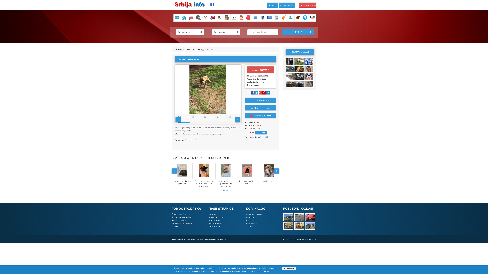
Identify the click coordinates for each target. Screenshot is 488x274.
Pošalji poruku (262, 100)
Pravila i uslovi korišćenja (182, 217)
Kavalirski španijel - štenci (247, 182)
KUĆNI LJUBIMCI (186, 49)
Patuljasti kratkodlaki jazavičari (182, 182)
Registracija (288, 5)
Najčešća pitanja (179, 220)
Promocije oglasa (216, 217)
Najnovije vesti (215, 223)
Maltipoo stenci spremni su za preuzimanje (225, 183)
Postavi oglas (309, 5)
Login (273, 5)
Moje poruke (251, 223)
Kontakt (175, 226)
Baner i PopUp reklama (182, 223)
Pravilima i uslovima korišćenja (195, 268)
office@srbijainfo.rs (185, 214)
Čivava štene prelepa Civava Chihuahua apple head (204, 183)
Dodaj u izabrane (262, 108)
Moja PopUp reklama (254, 214)
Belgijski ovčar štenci (207, 49)
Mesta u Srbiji (214, 226)
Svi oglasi (212, 214)
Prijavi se (249, 226)
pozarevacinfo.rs (221, 239)
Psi (196, 49)
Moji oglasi (250, 220)
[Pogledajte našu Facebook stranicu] (212, 4)
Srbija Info (176, 239)
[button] (190, 32)
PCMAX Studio (310, 239)
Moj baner (250, 217)
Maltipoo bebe (268, 181)
